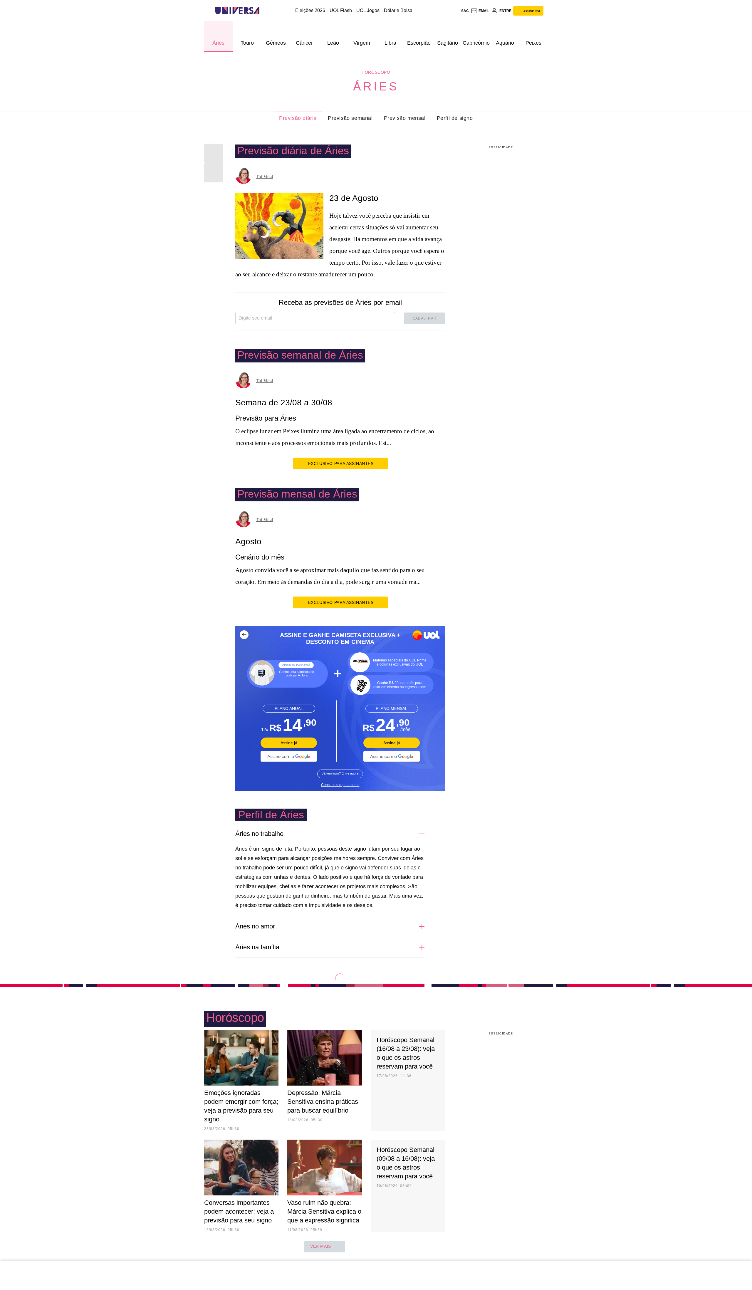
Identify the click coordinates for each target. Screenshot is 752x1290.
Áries (376, 86)
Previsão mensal (405, 118)
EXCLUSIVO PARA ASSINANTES (341, 463)
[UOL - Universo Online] (264, 10)
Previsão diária (298, 118)
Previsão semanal (350, 118)
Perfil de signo (455, 118)
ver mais (320, 1246)
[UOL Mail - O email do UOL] (480, 10)
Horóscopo (376, 72)
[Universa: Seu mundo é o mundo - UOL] (237, 10)
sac (465, 11)
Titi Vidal (264, 176)
